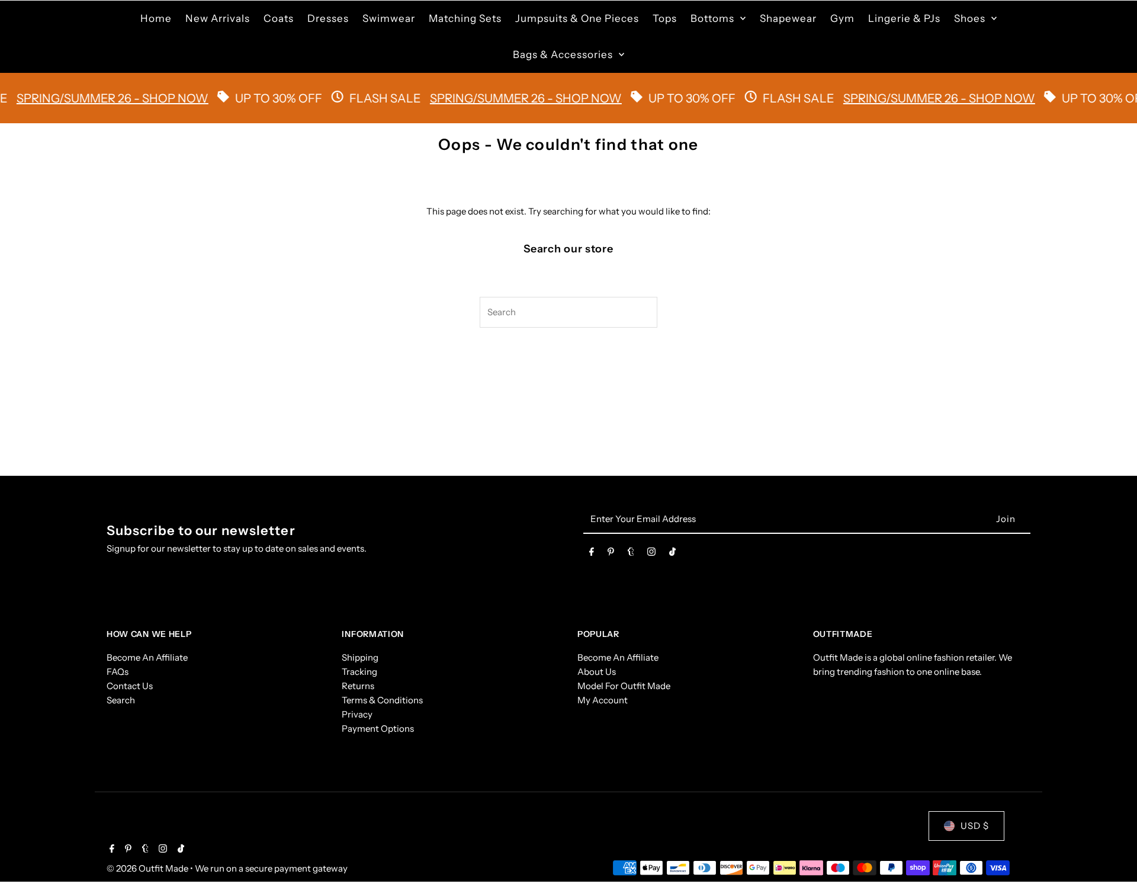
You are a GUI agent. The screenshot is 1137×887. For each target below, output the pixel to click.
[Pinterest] (611, 554)
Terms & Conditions (382, 700)
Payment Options (378, 728)
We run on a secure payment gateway (271, 868)
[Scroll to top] (1112, 856)
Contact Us (130, 685)
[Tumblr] (631, 554)
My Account (602, 700)
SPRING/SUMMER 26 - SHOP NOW (509, 98)
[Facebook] (591, 554)
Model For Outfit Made (623, 685)
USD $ (975, 825)
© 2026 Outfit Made (148, 868)
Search (121, 700)
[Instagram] (651, 554)
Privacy (357, 714)
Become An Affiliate (147, 657)
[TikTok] (672, 554)
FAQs (118, 671)
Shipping (360, 657)
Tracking (359, 671)
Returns (358, 685)
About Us (596, 671)
